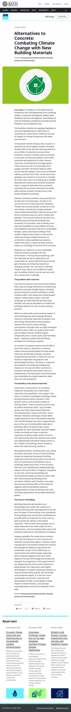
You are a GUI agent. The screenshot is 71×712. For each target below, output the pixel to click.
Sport (34, 10)
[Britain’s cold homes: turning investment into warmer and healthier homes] (60, 693)
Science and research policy (24, 61)
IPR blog (49, 16)
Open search (66, 10)
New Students (57, 4)
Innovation (24, 10)
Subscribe (62, 17)
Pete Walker (19, 110)
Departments (44, 10)
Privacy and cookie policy (45, 708)
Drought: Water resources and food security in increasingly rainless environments (14, 640)
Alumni (66, 4)
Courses (5, 10)
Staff (39, 4)
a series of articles (45, 128)
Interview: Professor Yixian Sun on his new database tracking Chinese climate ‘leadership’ (37, 641)
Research (14, 10)
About (53, 10)
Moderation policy (62, 708)
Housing (50, 58)
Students (47, 4)
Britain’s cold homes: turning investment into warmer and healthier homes (59, 638)
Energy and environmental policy (33, 58)
